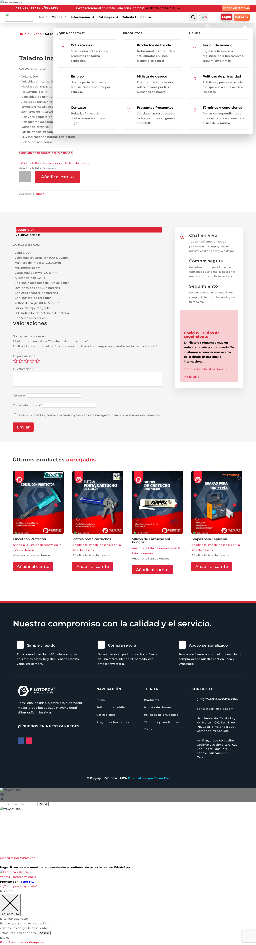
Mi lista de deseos (152, 76)
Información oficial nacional (206, 369)
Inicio (43, 17)
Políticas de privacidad (222, 76)
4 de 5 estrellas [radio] (32, 361)
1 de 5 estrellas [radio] (15, 361)
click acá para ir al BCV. (163, 8)
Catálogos (106, 17)
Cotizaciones (81, 45)
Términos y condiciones (222, 107)
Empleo (77, 76)
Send (43, 804)
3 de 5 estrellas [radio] (26, 361)
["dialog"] (128, 917)
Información (80, 17)
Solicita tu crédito (136, 17)
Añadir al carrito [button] (33, 566)
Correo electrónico (236, 8)
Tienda (57, 17)
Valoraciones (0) (28, 235)
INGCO (37, 34)
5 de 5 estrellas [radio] (37, 361)
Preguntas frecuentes (155, 107)
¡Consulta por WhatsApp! (18, 858)
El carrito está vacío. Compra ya (22, 942)
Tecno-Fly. (26, 881)
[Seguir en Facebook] (21, 740)
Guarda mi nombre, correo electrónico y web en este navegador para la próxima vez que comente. (89, 415)
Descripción (25, 229)
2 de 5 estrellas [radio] (20, 361)
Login (226, 17)
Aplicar (44, 932)
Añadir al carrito (57, 176)
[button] (54, 163)
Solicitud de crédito (111, 707)
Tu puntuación (24, 356)
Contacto (78, 107)
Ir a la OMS (193, 377)
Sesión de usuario (217, 45)
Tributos (241, 17)
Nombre (20, 395)
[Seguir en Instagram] (29, 740)
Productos (151, 700)
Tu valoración (23, 369)
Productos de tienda (154, 45)
